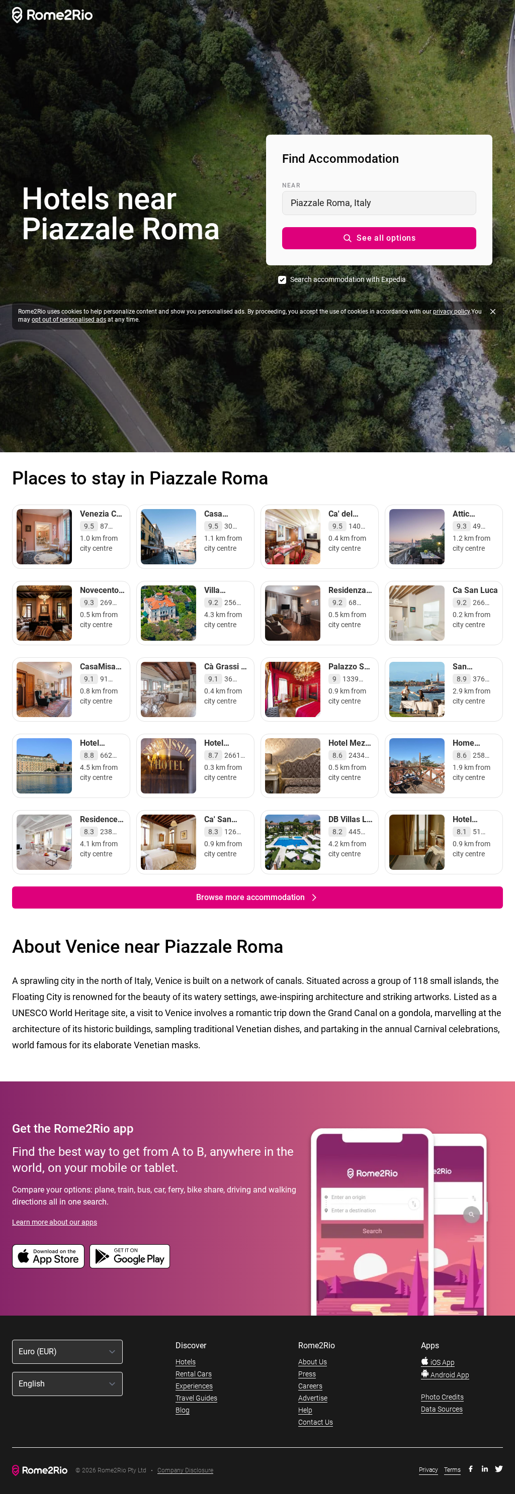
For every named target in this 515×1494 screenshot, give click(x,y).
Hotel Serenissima (226, 748)
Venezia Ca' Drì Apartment (101, 524)
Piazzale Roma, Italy (331, 202)
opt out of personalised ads (69, 319)
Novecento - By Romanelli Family (102, 605)
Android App (449, 1375)
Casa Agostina (220, 519)
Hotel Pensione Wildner (469, 829)
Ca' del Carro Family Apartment (347, 529)
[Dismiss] (493, 312)
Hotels (186, 1362)
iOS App (442, 1362)
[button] (379, 238)
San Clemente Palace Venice (470, 682)
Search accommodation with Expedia (348, 279)
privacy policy (451, 311)
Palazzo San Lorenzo (350, 671)
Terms (452, 1469)
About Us (312, 1362)
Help (305, 1410)
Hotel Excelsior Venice (96, 753)
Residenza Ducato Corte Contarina (347, 605)
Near (291, 185)
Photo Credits (442, 1397)
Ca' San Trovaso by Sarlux (224, 829)
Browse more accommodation (250, 897)
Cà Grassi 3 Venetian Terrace (224, 676)
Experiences (194, 1386)
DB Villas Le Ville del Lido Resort (349, 829)
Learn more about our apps (54, 1222)
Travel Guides (196, 1398)
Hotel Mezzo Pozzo (351, 748)
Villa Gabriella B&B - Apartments (225, 605)
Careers (310, 1386)
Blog (183, 1410)
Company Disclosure (185, 1470)
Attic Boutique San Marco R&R (472, 529)
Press (307, 1374)
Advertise (312, 1398)
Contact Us (315, 1422)
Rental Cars (194, 1374)
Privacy (428, 1469)
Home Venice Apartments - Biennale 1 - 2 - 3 (474, 763)
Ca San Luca (475, 590)
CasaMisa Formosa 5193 (98, 676)
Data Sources (442, 1409)
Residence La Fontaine (101, 824)
